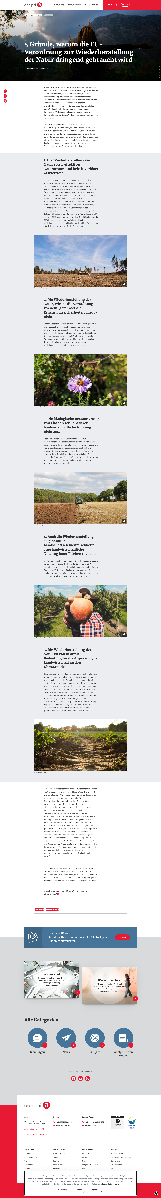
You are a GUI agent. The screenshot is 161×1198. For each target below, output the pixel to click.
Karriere (114, 1149)
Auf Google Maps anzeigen (34, 1135)
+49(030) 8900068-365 (94, 1122)
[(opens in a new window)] (132, 1129)
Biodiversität (39, 909)
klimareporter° (50, 894)
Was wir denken (91, 5)
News (84, 1161)
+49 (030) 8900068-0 (64, 1122)
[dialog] (80, 1183)
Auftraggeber (29, 1165)
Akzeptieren (94, 1190)
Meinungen (86, 1154)
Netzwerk (27, 1168)
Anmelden (122, 937)
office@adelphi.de (63, 1125)
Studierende (115, 1161)
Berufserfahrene (117, 1154)
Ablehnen (78, 1190)
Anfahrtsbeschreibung (32, 1129)
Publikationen (58, 1165)
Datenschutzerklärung (110, 1184)
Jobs (112, 1168)
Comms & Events (59, 1168)
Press (84, 1168)
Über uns (27, 1154)
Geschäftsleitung (30, 1157)
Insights (85, 1157)
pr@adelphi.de (90, 1125)
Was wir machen (74, 5)
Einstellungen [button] (63, 1190)
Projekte (56, 1161)
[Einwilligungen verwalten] (156, 1193)
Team (26, 1161)
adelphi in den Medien (90, 1165)
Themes (56, 1157)
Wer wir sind (59, 5)
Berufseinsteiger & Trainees (121, 1157)
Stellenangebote (117, 1165)
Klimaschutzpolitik (52, 909)
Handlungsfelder (59, 1154)
